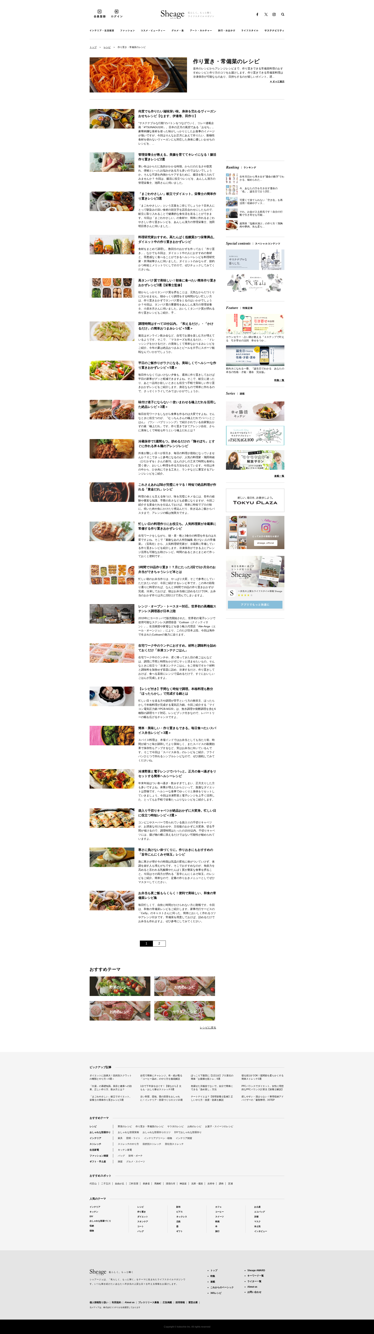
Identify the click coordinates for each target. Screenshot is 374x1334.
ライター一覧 (254, 1281)
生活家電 (94, 1150)
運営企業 (193, 1302)
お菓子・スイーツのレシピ (219, 1126)
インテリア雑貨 (184, 1138)
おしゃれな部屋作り (100, 1132)
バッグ (121, 1155)
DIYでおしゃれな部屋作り (188, 1132)
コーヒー (219, 1212)
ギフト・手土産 (98, 1161)
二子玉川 (105, 1183)
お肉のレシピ (194, 1126)
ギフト (179, 1231)
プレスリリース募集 (148, 1302)
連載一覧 (279, 476)
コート (140, 1226)
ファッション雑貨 (99, 1155)
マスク (257, 1221)
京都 (256, 1216)
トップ (93, 47)
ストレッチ (95, 1144)
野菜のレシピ (125, 1126)
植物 (92, 1230)
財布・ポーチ (136, 1155)
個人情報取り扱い (99, 1302)
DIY (91, 1216)
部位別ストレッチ (174, 1144)
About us (130, 1302)
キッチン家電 (125, 1150)
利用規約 (116, 1302)
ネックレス (181, 1216)
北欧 (178, 1221)
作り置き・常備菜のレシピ (150, 1126)
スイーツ (219, 1216)
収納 (92, 1226)
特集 (212, 1276)
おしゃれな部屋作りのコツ (157, 1132)
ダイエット (142, 1216)
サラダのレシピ (175, 1126)
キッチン (94, 1212)
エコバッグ (259, 1212)
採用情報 (180, 1302)
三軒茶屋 (133, 1183)
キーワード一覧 (255, 1275)
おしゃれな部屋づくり (100, 1221)
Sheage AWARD (256, 1270)
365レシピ (215, 1293)
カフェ (218, 1207)
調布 (221, 1183)
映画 (217, 1221)
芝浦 (230, 1183)
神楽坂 (183, 1183)
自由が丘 (119, 1183)
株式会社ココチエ (111, 1307)
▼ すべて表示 (277, 81)
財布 (178, 1207)
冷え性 (257, 1226)
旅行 (217, 1231)
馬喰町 (157, 1183)
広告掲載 (167, 1302)
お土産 (257, 1207)
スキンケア (142, 1221)
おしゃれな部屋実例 (128, 1132)
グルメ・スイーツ (135, 1161)
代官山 (93, 1183)
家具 (120, 1138)
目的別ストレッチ (152, 1144)
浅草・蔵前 (197, 1183)
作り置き (141, 1212)
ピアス (179, 1212)
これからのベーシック (222, 1287)
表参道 (146, 1183)
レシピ (107, 47)
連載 (212, 1281)
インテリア (95, 1138)
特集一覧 (279, 380)
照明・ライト (133, 1138)
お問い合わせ (254, 1292)
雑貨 (120, 1161)
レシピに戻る (208, 1027)
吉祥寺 (210, 1183)
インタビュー (260, 1231)
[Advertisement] (255, 130)
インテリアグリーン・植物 (158, 1138)
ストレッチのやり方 (128, 1144)
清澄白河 (170, 1183)
